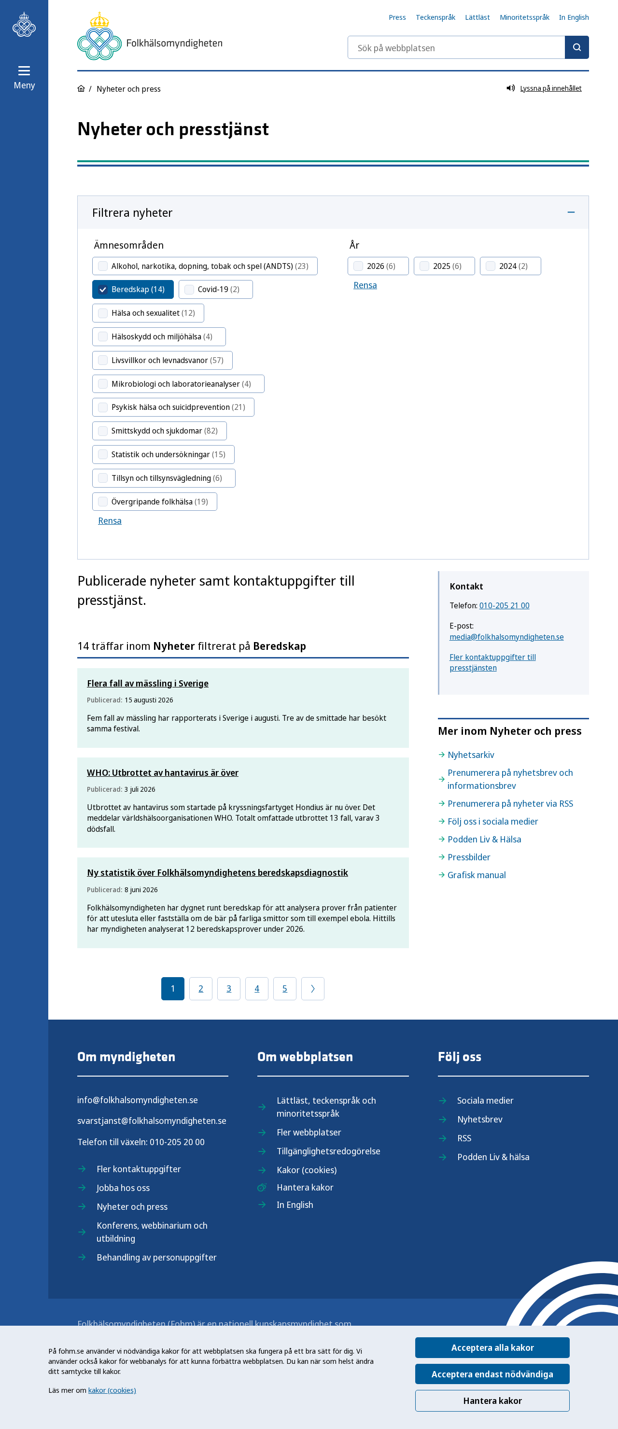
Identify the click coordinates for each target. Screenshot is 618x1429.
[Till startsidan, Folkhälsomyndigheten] (24, 24)
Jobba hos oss (123, 1187)
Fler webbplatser (309, 1132)
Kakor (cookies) (307, 1170)
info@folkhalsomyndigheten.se (137, 1100)
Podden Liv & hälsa (493, 1157)
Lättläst (477, 17)
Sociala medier (485, 1100)
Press (397, 17)
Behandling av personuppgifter (157, 1257)
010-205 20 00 (177, 1142)
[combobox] (468, 47)
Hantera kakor (492, 1400)
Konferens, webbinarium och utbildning (152, 1231)
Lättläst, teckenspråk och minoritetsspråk (326, 1106)
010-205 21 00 (504, 605)
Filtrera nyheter (132, 212)
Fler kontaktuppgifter (139, 1169)
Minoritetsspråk (524, 17)
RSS (464, 1138)
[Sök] (577, 47)
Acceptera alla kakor (492, 1347)
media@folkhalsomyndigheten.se (506, 636)
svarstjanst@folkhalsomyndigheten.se (151, 1120)
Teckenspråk (435, 17)
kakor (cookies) (112, 1390)
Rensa (110, 520)
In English (574, 17)
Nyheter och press (132, 1206)
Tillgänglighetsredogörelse (328, 1151)
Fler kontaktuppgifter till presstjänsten (492, 662)
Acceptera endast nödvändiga (492, 1374)
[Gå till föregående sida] (312, 988)
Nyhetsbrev (480, 1119)
